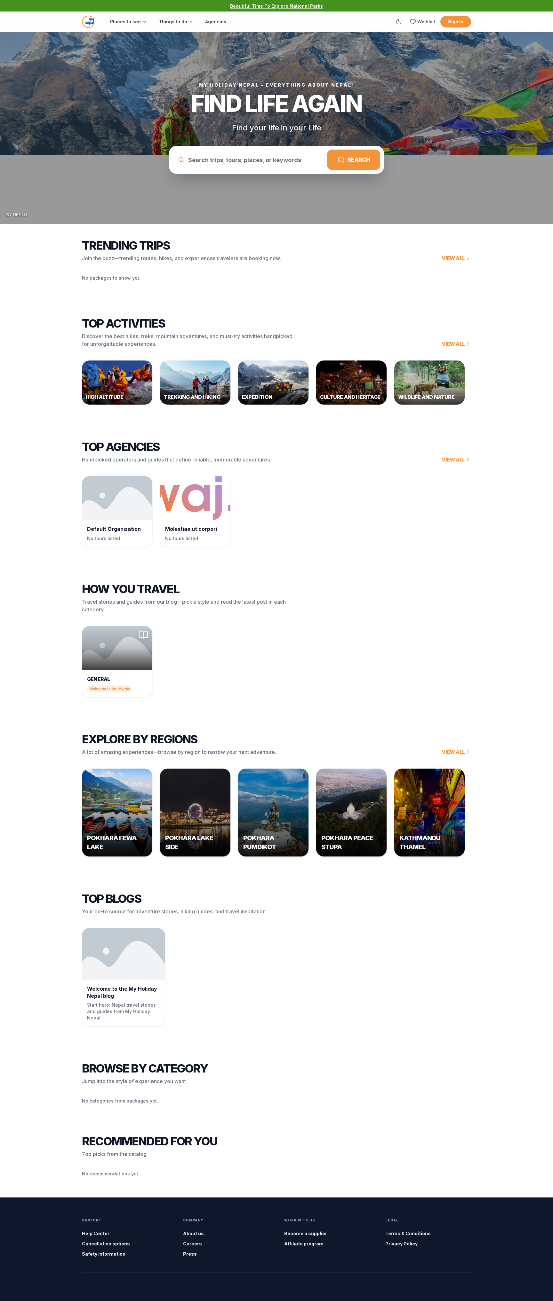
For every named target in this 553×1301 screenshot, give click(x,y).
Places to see (125, 21)
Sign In (455, 21)
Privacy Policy (401, 1243)
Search (359, 159)
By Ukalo (16, 214)
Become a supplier (305, 1233)
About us (193, 1233)
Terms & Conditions (408, 1233)
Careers (192, 1243)
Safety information (103, 1254)
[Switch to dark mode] (399, 21)
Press (190, 1254)
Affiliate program (304, 1243)
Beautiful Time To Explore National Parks (276, 6)
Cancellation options (106, 1243)
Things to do (173, 21)
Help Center (95, 1233)
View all (453, 258)
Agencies (215, 21)
